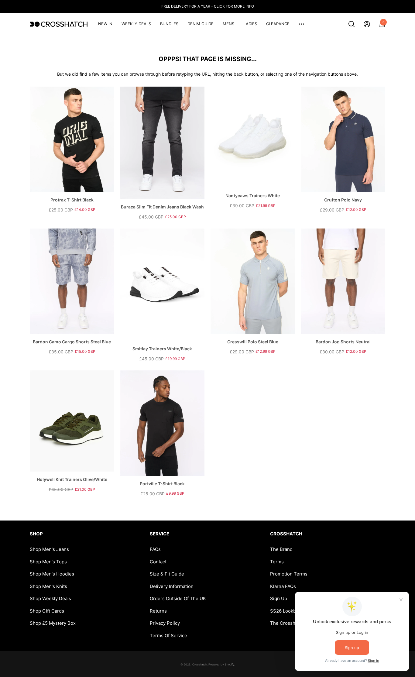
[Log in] (367, 24)
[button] (351, 24)
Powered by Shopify (221, 664)
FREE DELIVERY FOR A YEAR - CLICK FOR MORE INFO (207, 6)
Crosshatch (199, 664)
